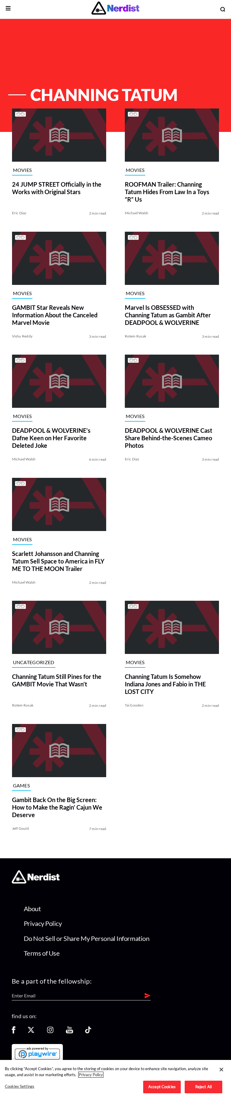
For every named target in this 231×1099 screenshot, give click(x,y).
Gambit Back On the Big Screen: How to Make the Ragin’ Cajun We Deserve (57, 807)
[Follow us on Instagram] (50, 1031)
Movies (22, 170)
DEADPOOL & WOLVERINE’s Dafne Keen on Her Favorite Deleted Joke (51, 438)
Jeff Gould (20, 828)
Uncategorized (33, 662)
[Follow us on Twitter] (31, 1031)
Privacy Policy (43, 923)
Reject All (203, 1086)
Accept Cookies (162, 1086)
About (32, 909)
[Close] (221, 1069)
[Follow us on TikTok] (88, 1031)
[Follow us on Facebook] (13, 1031)
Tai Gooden (134, 705)
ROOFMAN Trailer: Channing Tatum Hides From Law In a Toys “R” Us (167, 192)
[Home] (36, 881)
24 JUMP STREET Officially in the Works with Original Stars (56, 188)
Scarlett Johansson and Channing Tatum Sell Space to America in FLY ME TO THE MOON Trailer (58, 561)
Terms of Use (42, 953)
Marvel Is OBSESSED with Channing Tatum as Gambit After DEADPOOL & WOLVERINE (168, 315)
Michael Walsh (137, 213)
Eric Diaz (19, 213)
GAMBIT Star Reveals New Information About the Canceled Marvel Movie (54, 315)
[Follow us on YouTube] (69, 1031)
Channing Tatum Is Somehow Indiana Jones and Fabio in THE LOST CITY (165, 684)
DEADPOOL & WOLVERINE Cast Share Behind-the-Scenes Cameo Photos (168, 438)
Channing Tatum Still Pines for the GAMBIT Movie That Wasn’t (56, 680)
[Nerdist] (115, 9)
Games (21, 785)
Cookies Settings (19, 1086)
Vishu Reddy (22, 336)
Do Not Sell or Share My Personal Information (86, 938)
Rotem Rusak (135, 336)
